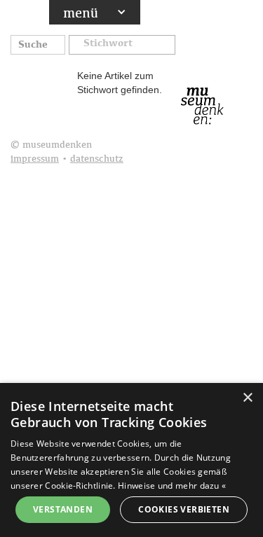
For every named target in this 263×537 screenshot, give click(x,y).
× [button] (247, 398)
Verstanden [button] (63, 509)
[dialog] (131, 460)
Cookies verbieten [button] (183, 509)
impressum (35, 159)
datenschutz (96, 159)
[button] (122, 46)
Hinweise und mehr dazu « (172, 485)
